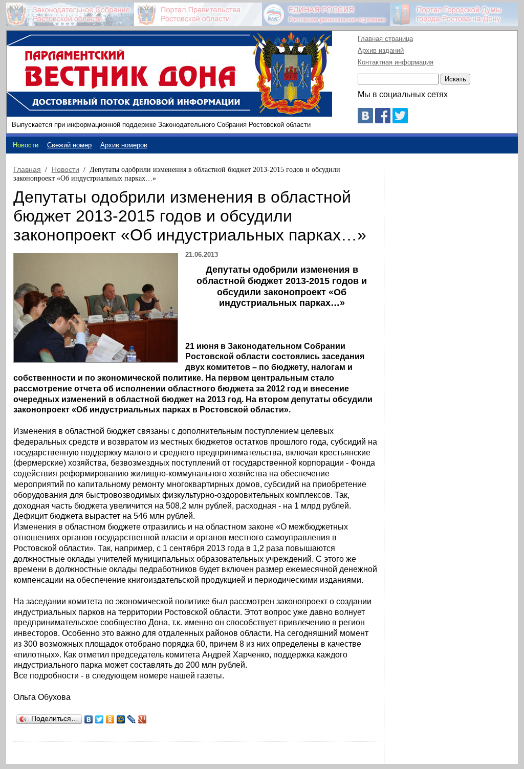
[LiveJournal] (131, 719)
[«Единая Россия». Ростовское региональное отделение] (326, 14)
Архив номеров (123, 145)
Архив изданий (381, 50)
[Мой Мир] (121, 719)
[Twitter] (99, 719)
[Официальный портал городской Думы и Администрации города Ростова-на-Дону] (454, 14)
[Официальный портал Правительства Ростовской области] (198, 14)
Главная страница (385, 38)
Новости (65, 169)
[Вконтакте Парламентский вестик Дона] (365, 120)
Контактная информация (395, 62)
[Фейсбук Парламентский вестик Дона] (382, 120)
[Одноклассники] (110, 719)
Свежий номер (69, 145)
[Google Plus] (142, 719)
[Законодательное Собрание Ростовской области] (70, 14)
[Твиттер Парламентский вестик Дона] (400, 120)
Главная (27, 169)
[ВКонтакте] (88, 719)
